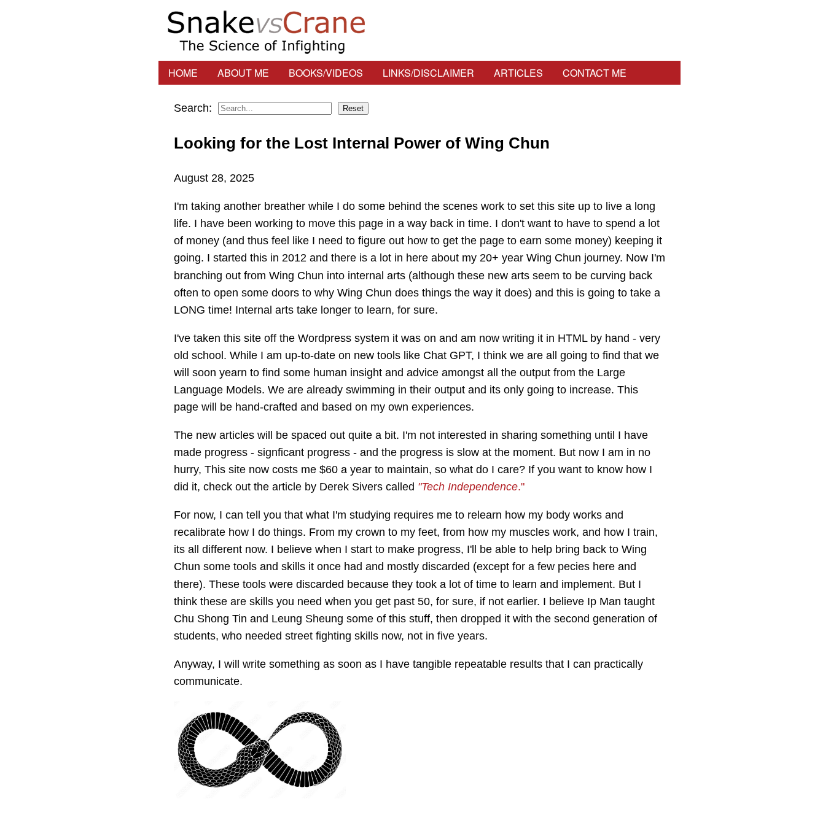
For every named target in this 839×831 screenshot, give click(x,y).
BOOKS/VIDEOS (326, 73)
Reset (353, 108)
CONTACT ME (594, 73)
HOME (183, 73)
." (471, 487)
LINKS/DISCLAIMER (428, 73)
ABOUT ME (243, 73)
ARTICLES (518, 73)
